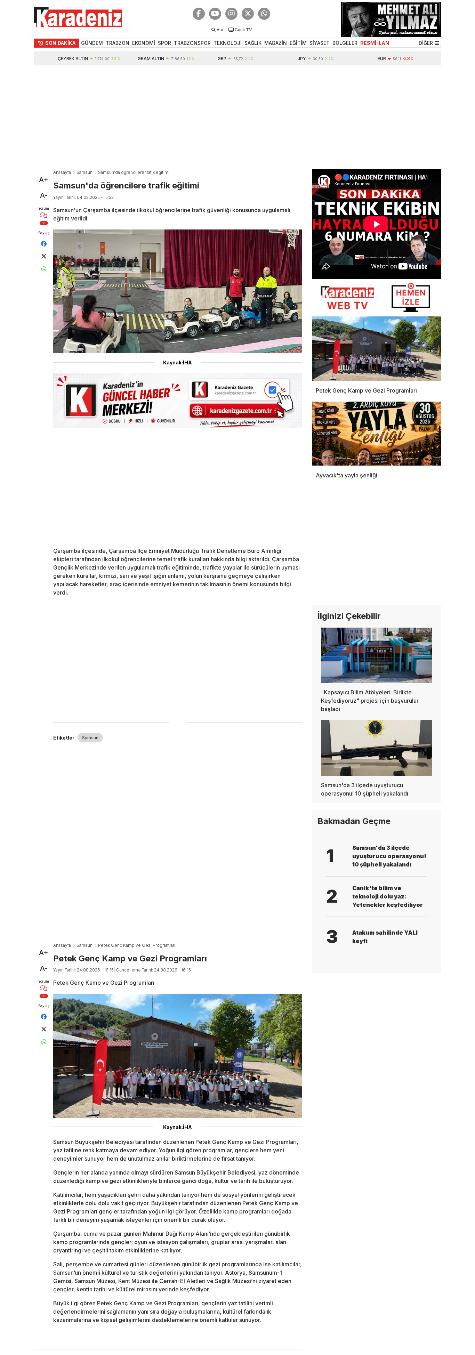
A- (43, 195)
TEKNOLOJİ (228, 43)
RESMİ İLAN (374, 43)
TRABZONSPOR (192, 43)
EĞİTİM (298, 43)
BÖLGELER (344, 43)
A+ (43, 180)
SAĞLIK (252, 43)
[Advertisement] (237, 117)
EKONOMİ (143, 43)
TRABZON (117, 43)
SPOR (164, 43)
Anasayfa (62, 172)
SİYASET (319, 43)
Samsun (84, 172)
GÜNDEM (92, 43)
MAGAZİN (275, 43)
